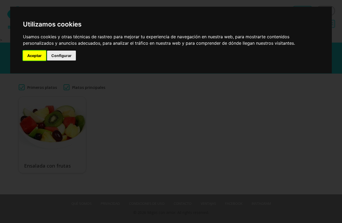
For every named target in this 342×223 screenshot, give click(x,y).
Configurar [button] (61, 55)
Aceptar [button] (34, 55)
